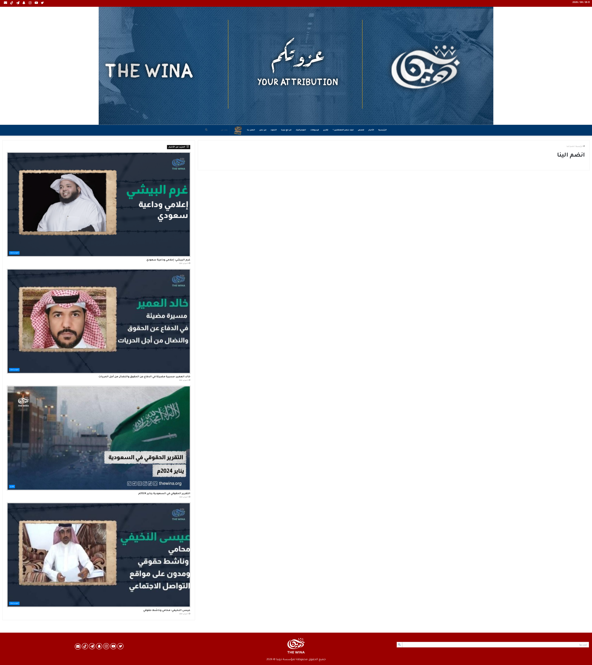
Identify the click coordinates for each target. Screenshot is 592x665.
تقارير (325, 130)
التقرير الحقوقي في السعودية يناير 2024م (164, 493)
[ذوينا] (296, 66)
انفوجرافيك (301, 130)
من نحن (262, 130)
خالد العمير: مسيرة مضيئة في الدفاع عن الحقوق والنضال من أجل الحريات (144, 376)
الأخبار (371, 130)
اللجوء (274, 130)
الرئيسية (382, 130)
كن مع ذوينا (286, 130)
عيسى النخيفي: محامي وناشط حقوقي (166, 610)
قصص (361, 130)
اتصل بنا (251, 130)
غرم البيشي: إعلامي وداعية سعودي (168, 260)
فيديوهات (314, 130)
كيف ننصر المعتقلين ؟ (343, 130)
